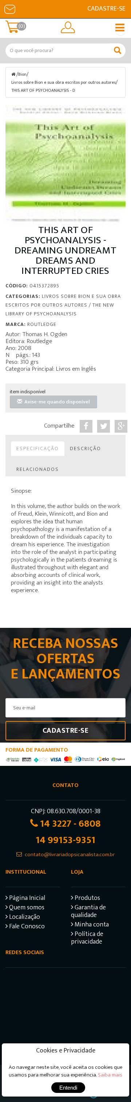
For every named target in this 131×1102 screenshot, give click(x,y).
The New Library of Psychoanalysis (59, 309)
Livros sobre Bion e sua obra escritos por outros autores (63, 82)
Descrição (85, 448)
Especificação (37, 448)
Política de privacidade (87, 938)
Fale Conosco (26, 927)
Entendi (68, 1088)
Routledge (41, 324)
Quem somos (26, 908)
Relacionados (37, 469)
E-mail (9, 9)
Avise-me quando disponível (56, 402)
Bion (22, 74)
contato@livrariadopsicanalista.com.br (70, 854)
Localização (24, 917)
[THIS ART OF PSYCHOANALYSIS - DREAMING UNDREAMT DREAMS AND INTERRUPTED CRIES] (65, 165)
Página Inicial (26, 899)
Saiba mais (110, 1074)
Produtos (86, 899)
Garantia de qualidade (88, 912)
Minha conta (91, 925)
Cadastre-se (106, 8)
